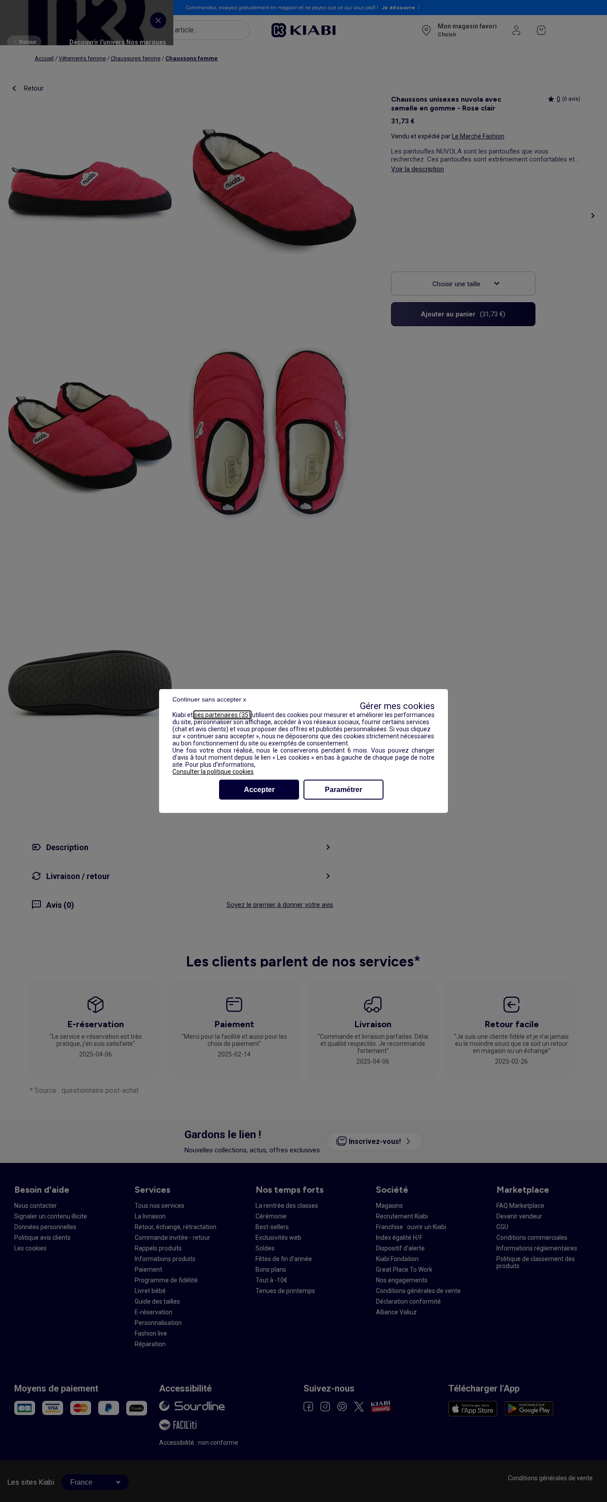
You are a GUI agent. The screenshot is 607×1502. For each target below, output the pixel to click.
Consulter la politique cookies (213, 771)
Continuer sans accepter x (209, 699)
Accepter (259, 789)
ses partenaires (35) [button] (222, 714)
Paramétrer (343, 789)
